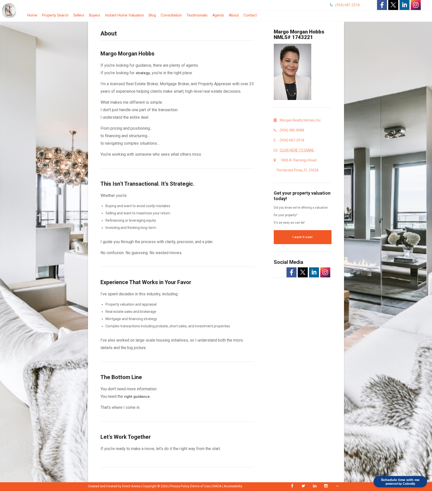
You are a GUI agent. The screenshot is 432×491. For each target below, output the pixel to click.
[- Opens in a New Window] (382, 5)
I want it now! (302, 237)
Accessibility (233, 486)
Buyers (94, 15)
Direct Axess (131, 486)
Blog (152, 16)
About (234, 15)
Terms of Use (200, 486)
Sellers (78, 15)
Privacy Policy (179, 486)
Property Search (55, 15)
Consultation (171, 16)
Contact (250, 15)
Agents (218, 15)
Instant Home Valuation (124, 15)
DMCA (217, 486)
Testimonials (197, 15)
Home (32, 15)
